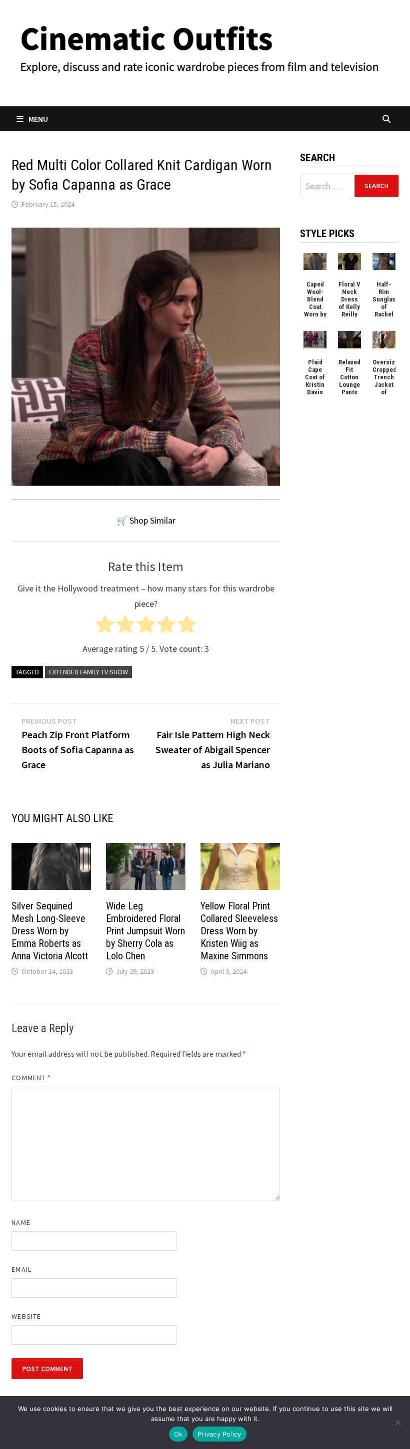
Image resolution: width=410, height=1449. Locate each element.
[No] (397, 1423)
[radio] (105, 626)
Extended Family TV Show (88, 671)
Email (21, 1269)
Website (26, 1316)
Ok (178, 1434)
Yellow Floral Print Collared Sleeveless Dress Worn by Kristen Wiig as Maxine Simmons (239, 931)
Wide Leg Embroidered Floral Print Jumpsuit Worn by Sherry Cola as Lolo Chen (145, 931)
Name (21, 1222)
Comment (31, 1077)
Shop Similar (153, 520)
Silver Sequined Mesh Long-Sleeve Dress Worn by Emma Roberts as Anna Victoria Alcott (50, 931)
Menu (38, 119)
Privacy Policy (220, 1434)
